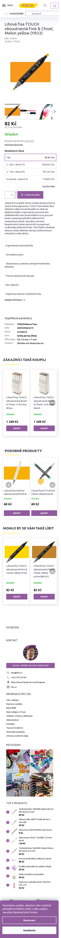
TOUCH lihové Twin (27, 324)
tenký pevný (23, 335)
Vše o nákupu (12, 700)
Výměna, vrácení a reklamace (19, 716)
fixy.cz (14, 687)
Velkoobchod (12, 720)
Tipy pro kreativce (14, 728)
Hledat (15, 14)
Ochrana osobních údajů (17, 736)
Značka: (12, 41)
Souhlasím (29, 930)
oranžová (22, 331)
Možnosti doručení (14, 145)
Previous (8, 485)
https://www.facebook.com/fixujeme (28, 682)
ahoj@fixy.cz (17, 673)
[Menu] (5, 5)
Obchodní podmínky (15, 732)
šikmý (34, 335)
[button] (8, 403)
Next (52, 485)
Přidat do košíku (32, 195)
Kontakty (10, 724)
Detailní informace (13, 300)
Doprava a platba (14, 704)
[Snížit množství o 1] (15, 196)
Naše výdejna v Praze (16, 712)
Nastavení (29, 920)
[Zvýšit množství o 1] (15, 193)
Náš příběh (11, 708)
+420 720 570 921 (19, 677)
